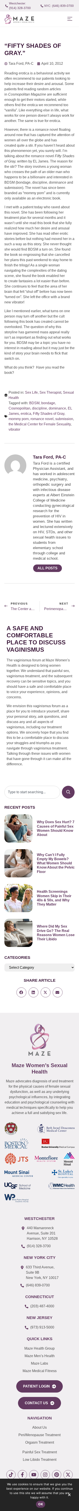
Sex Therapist (50, 392)
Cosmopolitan (19, 408)
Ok (40, 1504)
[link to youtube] (33, 1474)
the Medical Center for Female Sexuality (40, 424)
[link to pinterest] (56, 1474)
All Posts (47, 568)
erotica (26, 413)
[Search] (68, 792)
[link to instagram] (45, 1474)
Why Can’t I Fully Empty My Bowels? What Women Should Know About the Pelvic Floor (56, 863)
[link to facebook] (22, 1474)
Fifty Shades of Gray (48, 413)
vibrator (14, 429)
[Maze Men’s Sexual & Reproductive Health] (39, 1040)
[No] (69, 1496)
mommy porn (19, 419)
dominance (57, 408)
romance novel (42, 419)
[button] (70, 19)
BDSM (34, 403)
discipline (39, 408)
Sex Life (31, 392)
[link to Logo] (19, 19)
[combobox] (32, 792)
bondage (48, 403)
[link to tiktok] (11, 1474)
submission (64, 419)
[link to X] (68, 1474)
